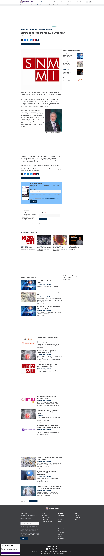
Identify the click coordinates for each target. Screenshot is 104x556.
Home (70, 551)
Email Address (33, 189)
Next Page (33, 501)
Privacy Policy (35, 551)
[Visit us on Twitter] (50, 549)
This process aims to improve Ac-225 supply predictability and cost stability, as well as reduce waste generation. (48, 494)
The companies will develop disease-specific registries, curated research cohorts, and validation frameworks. (48, 480)
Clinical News (24, 29)
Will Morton (40, 415)
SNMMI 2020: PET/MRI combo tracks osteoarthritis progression (60, 249)
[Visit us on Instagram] (56, 549)
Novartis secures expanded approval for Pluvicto (46, 351)
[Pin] (34, 40)
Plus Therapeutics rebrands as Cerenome (68, 78)
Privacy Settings (43, 551)
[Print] (22, 40)
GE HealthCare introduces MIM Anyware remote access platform (48, 426)
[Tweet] (31, 40)
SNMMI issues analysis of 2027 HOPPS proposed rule (47, 365)
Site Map (66, 551)
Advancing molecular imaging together (68, 71)
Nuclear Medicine (47, 29)
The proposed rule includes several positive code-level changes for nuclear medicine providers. (48, 371)
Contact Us (60, 551)
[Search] (87, 2)
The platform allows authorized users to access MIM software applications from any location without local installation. (49, 432)
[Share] (25, 40)
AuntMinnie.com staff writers (27, 35)
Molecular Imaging (35, 29)
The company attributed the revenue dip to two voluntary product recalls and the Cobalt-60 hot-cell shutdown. (49, 300)
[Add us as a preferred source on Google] (37, 40)
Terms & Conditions (52, 551)
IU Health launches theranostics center (68, 54)
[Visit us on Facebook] (47, 549)
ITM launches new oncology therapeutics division (46, 397)
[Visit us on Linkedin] (53, 549)
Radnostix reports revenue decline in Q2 (69, 62)
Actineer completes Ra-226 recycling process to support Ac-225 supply (49, 487)
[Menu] (90, 2)
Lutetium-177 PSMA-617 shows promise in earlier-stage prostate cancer (48, 411)
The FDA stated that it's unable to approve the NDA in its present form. (49, 313)
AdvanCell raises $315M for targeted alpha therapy (49, 458)
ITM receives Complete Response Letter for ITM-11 (48, 307)
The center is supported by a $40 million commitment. (47, 287)
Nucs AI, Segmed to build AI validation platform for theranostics (46, 473)
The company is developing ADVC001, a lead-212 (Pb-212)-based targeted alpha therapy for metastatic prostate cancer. (49, 465)
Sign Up (34, 201)
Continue (42, 219)
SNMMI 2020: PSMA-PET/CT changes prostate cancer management (44, 249)
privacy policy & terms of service (48, 198)
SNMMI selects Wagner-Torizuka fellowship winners (28, 248)
